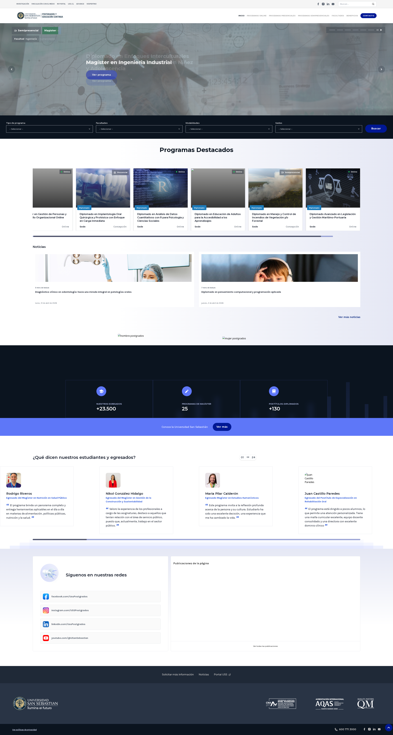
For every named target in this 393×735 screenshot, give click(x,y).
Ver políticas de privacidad (24, 730)
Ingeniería (31, 38)
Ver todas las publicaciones (265, 646)
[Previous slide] (11, 69)
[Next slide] (381, 69)
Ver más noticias (349, 317)
